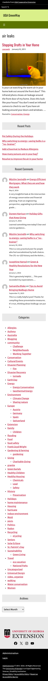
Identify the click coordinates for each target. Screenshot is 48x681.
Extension (12, 424)
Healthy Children (16, 472)
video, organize (15, 576)
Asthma (11, 331)
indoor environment (17, 513)
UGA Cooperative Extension (25, 2)
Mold (10, 517)
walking (11, 580)
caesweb (6, 49)
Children (17, 432)
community (13, 342)
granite (11, 465)
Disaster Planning (16, 365)
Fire (15, 368)
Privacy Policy (8, 674)
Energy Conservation (23, 387)
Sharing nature (20, 402)
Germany (17, 413)
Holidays (12, 498)
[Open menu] (4, 24)
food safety (13, 443)
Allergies (12, 327)
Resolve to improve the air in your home (22, 159)
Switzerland (19, 420)
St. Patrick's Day (15, 547)
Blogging (12, 339)
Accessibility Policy (21, 674)
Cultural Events (15, 361)
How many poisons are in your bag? (20, 154)
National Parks (20, 565)
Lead (15, 484)
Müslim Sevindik (17, 179)
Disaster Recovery (16, 372)
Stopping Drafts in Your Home (20, 45)
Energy (26, 114)
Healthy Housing (16, 476)
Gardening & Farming (18, 450)
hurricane (12, 510)
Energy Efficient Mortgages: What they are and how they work (27, 183)
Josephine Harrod (18, 261)
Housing (11, 506)
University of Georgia (14, 669)
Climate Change (21, 398)
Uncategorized (15, 569)
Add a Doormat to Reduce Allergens (20, 149)
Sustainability (14, 550)
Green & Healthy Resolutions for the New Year (25, 265)
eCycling (17, 536)
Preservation (19, 495)
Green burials (14, 469)
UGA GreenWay (11, 15)
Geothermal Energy (23, 391)
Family (10, 428)
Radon (10, 528)
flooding (11, 435)
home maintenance (17, 502)
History (11, 491)
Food (10, 439)
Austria (16, 409)
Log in (5, 658)
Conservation (17, 114)
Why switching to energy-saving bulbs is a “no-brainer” (27, 238)
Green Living (19, 554)
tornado (17, 376)
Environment (14, 394)
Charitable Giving (22, 461)
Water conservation (17, 584)
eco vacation (19, 562)
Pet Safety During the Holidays (17, 136)
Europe (11, 405)
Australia (12, 335)
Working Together (22, 353)
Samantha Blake (17, 286)
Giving (10, 458)
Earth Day (12, 379)
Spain (16, 417)
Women (11, 588)
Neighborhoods (21, 350)
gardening (18, 454)
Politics (11, 524)
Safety (16, 487)
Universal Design (16, 573)
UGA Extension (8, 666)
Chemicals (18, 480)
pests (10, 521)
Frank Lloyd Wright (17, 446)
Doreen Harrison (17, 213)
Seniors (11, 539)
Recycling (12, 532)
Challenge (18, 346)
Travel (10, 558)
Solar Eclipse (13, 543)
